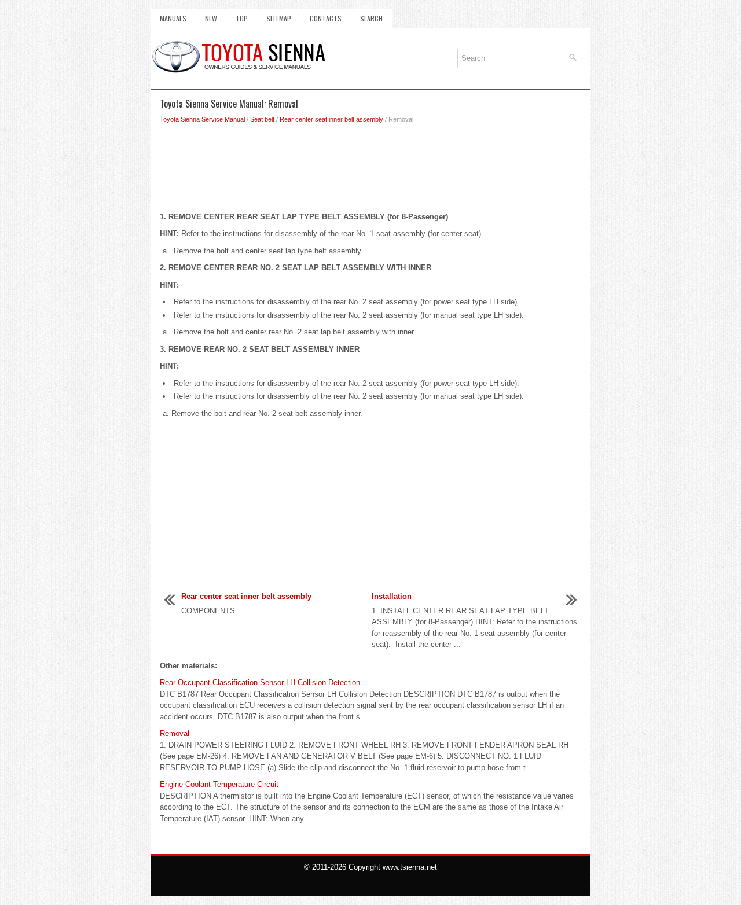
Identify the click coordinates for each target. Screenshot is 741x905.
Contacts (326, 18)
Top (242, 18)
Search (371, 18)
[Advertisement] (370, 170)
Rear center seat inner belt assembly (331, 119)
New (211, 18)
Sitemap (278, 18)
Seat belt (262, 119)
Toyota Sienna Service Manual (202, 119)
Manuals (173, 18)
